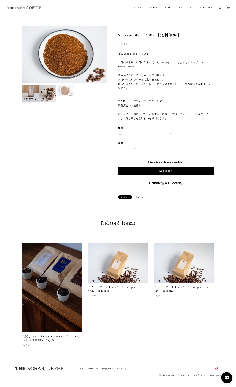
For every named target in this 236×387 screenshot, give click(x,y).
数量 (120, 142)
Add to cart (165, 170)
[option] (64, 54)
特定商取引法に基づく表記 (114, 369)
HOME (137, 7)
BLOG (168, 7)
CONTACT (206, 7)
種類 (120, 127)
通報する (139, 197)
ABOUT (153, 7)
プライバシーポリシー (87, 369)
